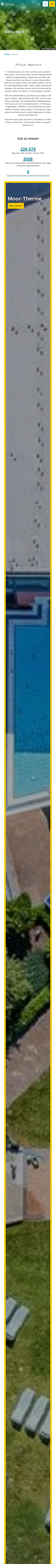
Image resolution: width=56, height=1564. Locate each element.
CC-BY (53, 48)
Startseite (7, 54)
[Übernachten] (52, 4)
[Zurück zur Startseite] (7, 4)
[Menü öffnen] (45, 4)
